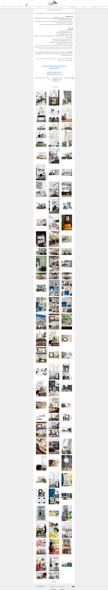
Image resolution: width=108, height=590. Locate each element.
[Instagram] (72, 586)
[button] (26, 5)
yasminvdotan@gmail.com (40, 586)
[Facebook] (73, 586)
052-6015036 (52, 586)
